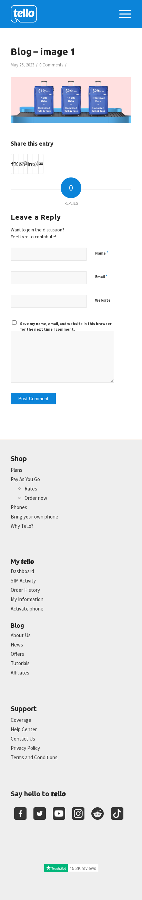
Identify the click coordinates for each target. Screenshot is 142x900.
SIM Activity (23, 580)
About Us (21, 635)
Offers (17, 654)
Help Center (24, 729)
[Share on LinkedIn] (30, 164)
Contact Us (23, 738)
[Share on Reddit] (35, 164)
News (17, 644)
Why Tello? (22, 526)
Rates (30, 488)
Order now (35, 498)
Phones (19, 507)
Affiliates (20, 672)
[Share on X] (16, 164)
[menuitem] (121, 14)
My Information (27, 599)
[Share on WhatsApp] (21, 164)
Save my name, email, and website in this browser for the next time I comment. (66, 326)
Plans (16, 470)
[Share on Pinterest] (25, 164)
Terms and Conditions (34, 757)
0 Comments (51, 65)
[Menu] (121, 14)
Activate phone (27, 608)
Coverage (21, 720)
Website (103, 300)
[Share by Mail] (41, 164)
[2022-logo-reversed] (59, 14)
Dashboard (22, 571)
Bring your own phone (34, 516)
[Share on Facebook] (12, 164)
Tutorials (20, 663)
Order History (25, 590)
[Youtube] (59, 813)
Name (101, 253)
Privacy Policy (25, 748)
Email (101, 276)
